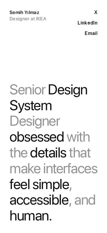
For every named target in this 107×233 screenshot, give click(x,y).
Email (91, 33)
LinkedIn (87, 23)
